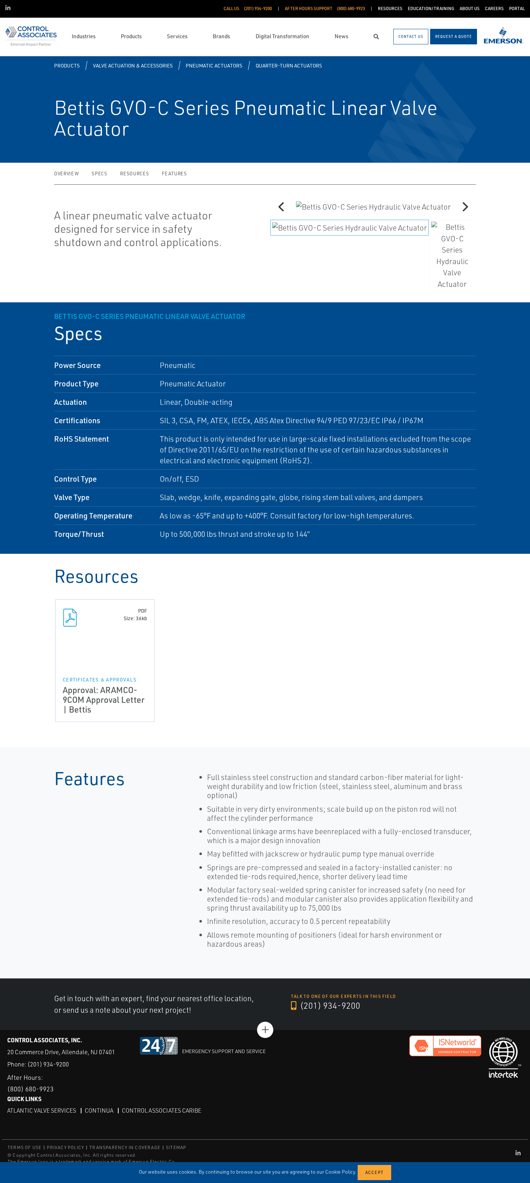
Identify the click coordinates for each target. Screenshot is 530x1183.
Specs (99, 173)
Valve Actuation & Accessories (133, 65)
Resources (134, 173)
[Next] (464, 207)
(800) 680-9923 (30, 1089)
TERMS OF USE (24, 1147)
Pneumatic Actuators (214, 65)
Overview (66, 173)
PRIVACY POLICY (65, 1147)
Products (67, 65)
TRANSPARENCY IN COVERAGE (124, 1147)
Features (174, 173)
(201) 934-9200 (329, 1005)
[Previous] (282, 207)
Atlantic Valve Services (41, 1110)
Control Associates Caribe (161, 1110)
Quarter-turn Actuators (289, 65)
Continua (99, 1110)
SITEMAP (176, 1147)
